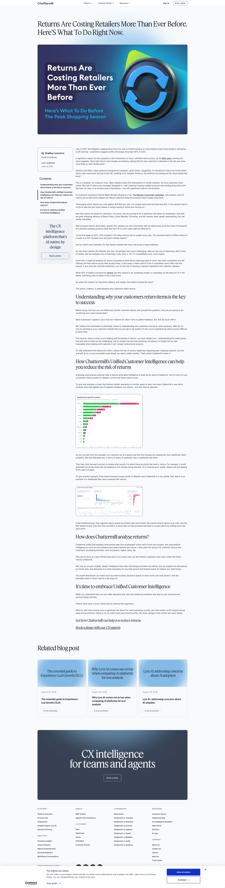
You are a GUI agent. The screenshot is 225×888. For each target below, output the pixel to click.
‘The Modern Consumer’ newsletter (148, 195)
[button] (88, 3)
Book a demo (180, 3)
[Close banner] (205, 869)
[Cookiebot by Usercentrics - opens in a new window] (31, 883)
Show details (52, 883)
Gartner (110, 273)
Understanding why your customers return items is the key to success (56, 186)
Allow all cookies (183, 872)
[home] (45, 3)
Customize (182, 880)
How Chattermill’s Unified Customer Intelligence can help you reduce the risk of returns (56, 195)
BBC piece (166, 158)
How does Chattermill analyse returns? (53, 203)
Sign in (166, 3)
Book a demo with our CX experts (98, 627)
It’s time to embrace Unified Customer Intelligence (52, 211)
